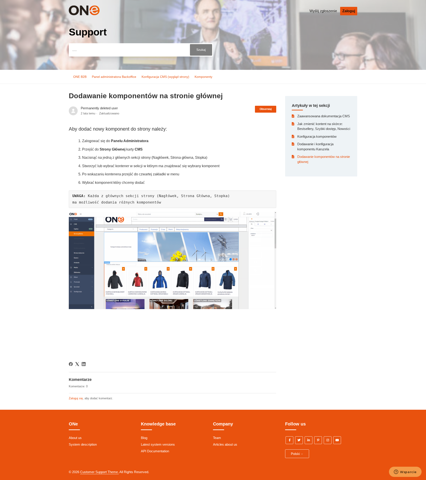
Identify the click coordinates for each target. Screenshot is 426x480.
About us (75, 438)
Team (217, 438)
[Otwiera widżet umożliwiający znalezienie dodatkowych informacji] (405, 472)
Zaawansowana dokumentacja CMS (323, 116)
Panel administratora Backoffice (114, 76)
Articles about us (225, 444)
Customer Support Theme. (99, 472)
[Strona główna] (91, 14)
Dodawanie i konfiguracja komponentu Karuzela (315, 146)
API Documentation (155, 451)
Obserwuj (266, 109)
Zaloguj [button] (348, 11)
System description (83, 444)
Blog (144, 438)
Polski (296, 454)
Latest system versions (158, 444)
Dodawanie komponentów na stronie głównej (323, 159)
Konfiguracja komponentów (317, 136)
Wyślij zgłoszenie (323, 11)
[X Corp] (77, 364)
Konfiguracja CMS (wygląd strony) (165, 76)
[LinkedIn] (84, 364)
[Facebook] (71, 364)
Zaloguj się (76, 398)
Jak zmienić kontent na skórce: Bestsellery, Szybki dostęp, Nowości (323, 126)
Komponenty (203, 76)
